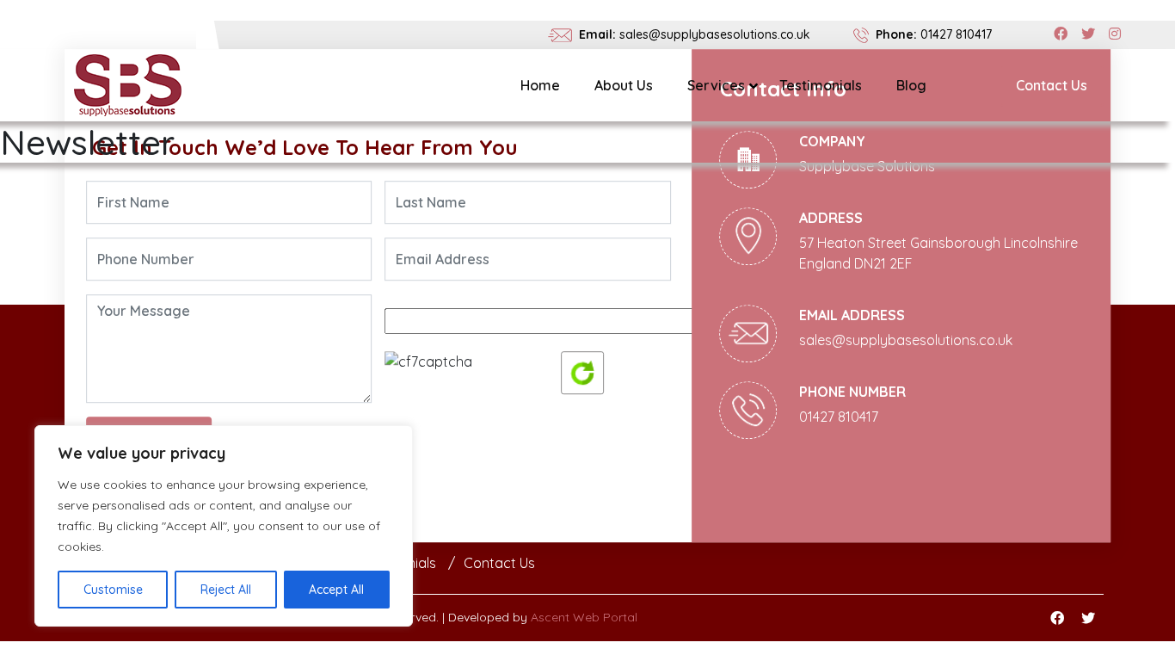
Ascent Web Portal (584, 617)
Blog (911, 85)
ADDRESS (831, 217)
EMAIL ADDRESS (852, 315)
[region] (223, 526)
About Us (623, 85)
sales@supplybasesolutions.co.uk (714, 34)
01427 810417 (956, 34)
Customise (113, 589)
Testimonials (820, 85)
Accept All (336, 589)
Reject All (225, 589)
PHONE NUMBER (852, 391)
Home (540, 85)
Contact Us (1051, 85)
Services (716, 85)
